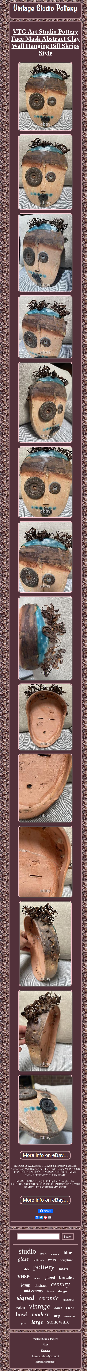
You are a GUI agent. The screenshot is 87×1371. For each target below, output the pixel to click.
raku (20, 1307)
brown (50, 1291)
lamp (25, 1285)
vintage (39, 1306)
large (37, 1322)
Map (45, 1344)
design (62, 1291)
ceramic (48, 1298)
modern (41, 1314)
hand (58, 1308)
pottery (44, 1267)
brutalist (66, 1277)
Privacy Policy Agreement (45, 1356)
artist (43, 1253)
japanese (55, 1254)
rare (70, 1307)
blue (68, 1252)
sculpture (66, 1260)
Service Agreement (45, 1361)
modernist (68, 1299)
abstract (41, 1285)
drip (57, 1316)
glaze (23, 1259)
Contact (45, 1350)
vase (23, 1276)
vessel (52, 1260)
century (60, 1284)
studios (37, 1278)
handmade (69, 1316)
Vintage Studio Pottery (45, 1338)
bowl (22, 1314)
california (38, 1260)
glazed (50, 1277)
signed (25, 1297)
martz (63, 1269)
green (24, 1323)
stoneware (58, 1322)
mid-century (33, 1291)
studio (27, 1251)
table (26, 1269)
